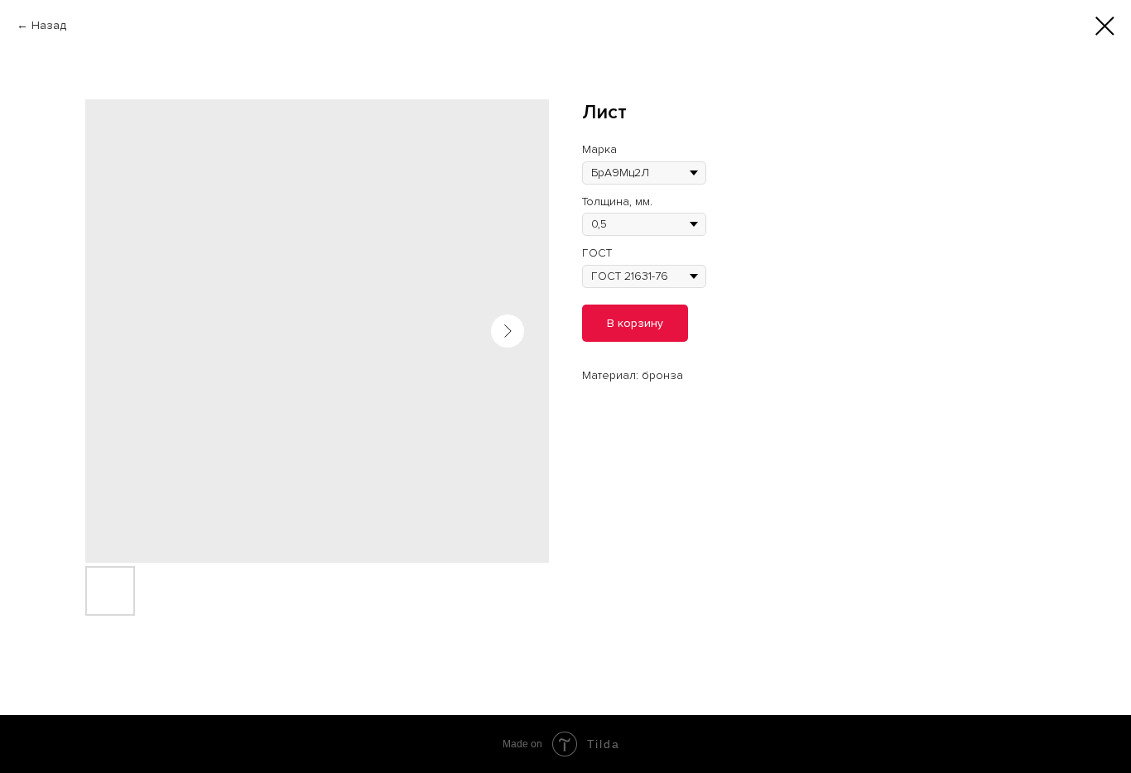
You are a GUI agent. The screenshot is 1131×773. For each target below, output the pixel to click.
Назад (48, 25)
